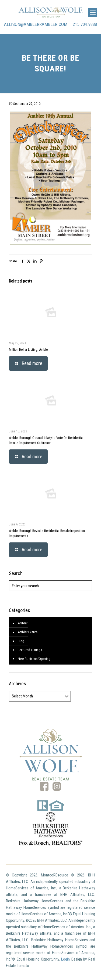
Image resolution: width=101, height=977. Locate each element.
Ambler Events (27, 632)
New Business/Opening (34, 659)
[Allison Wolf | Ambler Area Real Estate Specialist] (50, 12)
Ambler (22, 623)
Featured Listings (30, 650)
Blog (21, 641)
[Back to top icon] (90, 966)
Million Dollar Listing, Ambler (29, 350)
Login (65, 959)
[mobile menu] (92, 12)
